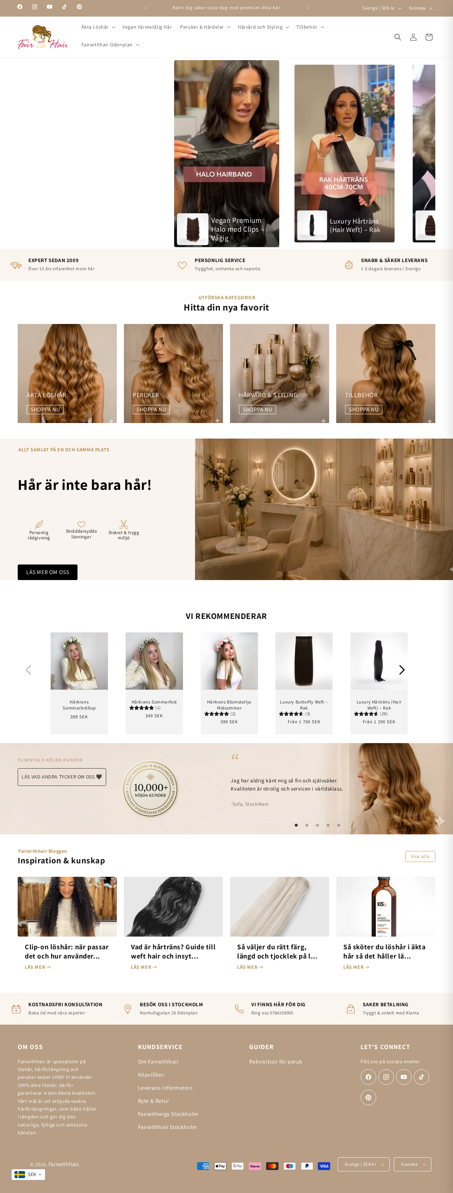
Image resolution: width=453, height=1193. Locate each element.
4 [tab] (328, 825)
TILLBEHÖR (361, 395)
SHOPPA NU (45, 409)
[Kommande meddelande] (307, 8)
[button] (98, 26)
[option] (226, 153)
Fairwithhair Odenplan (107, 44)
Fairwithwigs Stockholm (168, 1114)
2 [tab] (306, 825)
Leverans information (165, 1087)
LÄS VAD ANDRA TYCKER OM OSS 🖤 (62, 777)
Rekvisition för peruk (276, 1061)
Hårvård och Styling (260, 27)
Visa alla (420, 856)
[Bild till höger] (402, 670)
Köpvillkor (151, 1074)
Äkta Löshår (95, 27)
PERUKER (146, 395)
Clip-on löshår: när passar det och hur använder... (67, 951)
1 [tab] (296, 825)
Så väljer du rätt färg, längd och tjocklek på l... (277, 951)
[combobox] (28, 1174)
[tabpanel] (317, 779)
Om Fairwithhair (158, 1061)
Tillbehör (306, 27)
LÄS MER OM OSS (47, 572)
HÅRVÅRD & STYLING (268, 395)
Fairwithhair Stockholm (167, 1127)
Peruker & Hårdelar (202, 27)
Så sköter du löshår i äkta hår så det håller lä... (384, 951)
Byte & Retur (153, 1101)
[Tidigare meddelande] (145, 8)
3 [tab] (317, 825)
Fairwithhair (63, 1164)
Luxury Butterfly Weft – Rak (304, 705)
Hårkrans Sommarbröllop (79, 705)
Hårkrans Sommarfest (154, 702)
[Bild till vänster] (28, 670)
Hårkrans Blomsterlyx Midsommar (229, 705)
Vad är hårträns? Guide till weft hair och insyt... (173, 951)
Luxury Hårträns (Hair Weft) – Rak (379, 705)
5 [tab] (338, 825)
